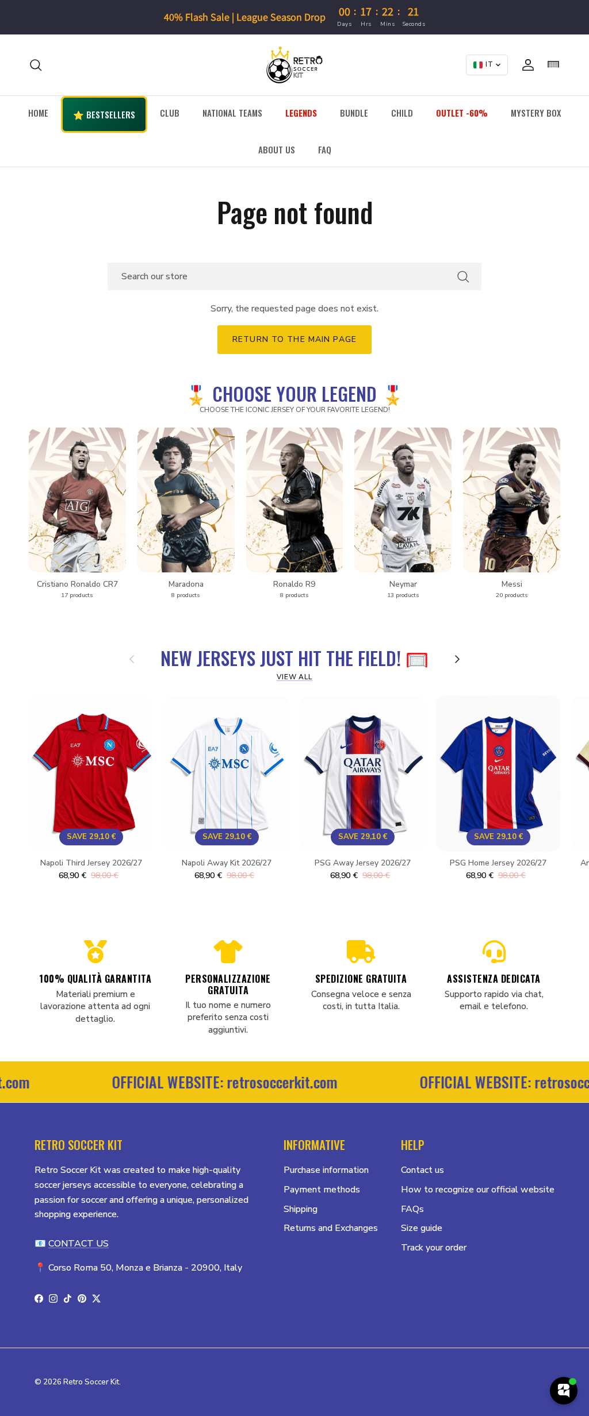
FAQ (324, 149)
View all (295, 677)
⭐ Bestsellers (104, 114)
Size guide (421, 1228)
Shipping (301, 1209)
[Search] (36, 65)
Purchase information (326, 1170)
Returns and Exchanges (331, 1228)
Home (38, 112)
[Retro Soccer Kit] (294, 65)
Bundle (354, 112)
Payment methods (322, 1189)
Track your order (433, 1247)
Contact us (422, 1170)
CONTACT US (78, 1243)
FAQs (412, 1209)
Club (169, 112)
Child (402, 112)
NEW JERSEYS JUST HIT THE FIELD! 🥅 (294, 657)
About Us (276, 149)
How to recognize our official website (477, 1189)
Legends (301, 112)
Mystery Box (536, 112)
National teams (232, 112)
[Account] (526, 65)
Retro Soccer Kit (91, 1382)
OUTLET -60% (462, 112)
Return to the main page (294, 339)
